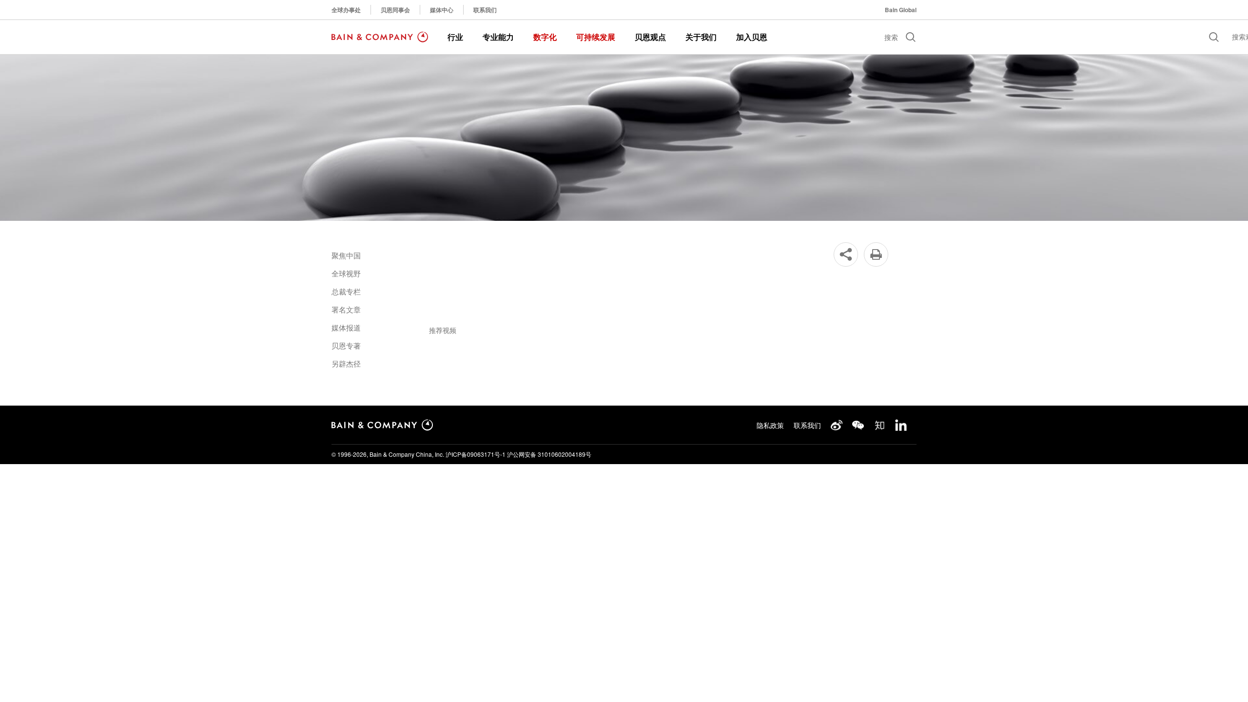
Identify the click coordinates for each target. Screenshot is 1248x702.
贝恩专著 (346, 345)
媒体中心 (441, 9)
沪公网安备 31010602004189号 (549, 454)
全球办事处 (346, 9)
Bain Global (900, 9)
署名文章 (346, 309)
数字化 (545, 36)
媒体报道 (346, 327)
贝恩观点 (650, 36)
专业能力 (498, 36)
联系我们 (485, 9)
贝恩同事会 (395, 9)
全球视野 (346, 273)
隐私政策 (770, 425)
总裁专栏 (346, 291)
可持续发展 (595, 36)
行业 (455, 36)
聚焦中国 (346, 255)
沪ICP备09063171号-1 (476, 454)
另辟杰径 (346, 363)
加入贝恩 (751, 36)
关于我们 (701, 36)
